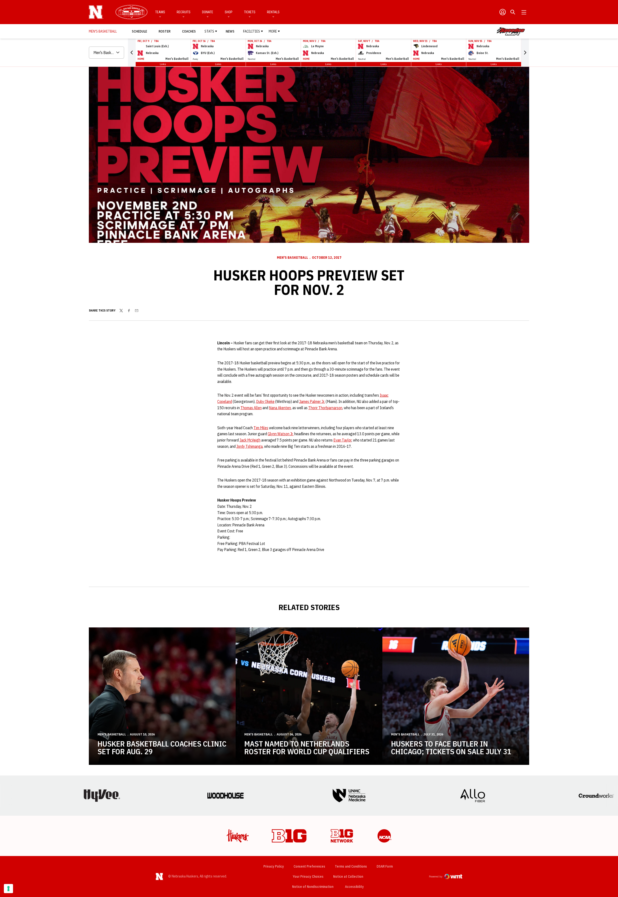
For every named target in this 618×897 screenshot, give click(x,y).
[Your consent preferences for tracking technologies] (8, 888)
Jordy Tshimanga (249, 446)
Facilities (251, 31)
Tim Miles (260, 427)
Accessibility (354, 886)
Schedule (139, 31)
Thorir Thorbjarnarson (325, 407)
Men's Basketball (292, 257)
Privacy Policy (273, 866)
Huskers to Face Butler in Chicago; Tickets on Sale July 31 (451, 747)
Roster (164, 31)
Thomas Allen (251, 407)
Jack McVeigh (249, 440)
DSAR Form (385, 866)
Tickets (249, 12)
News (230, 31)
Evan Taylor (342, 440)
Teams (160, 12)
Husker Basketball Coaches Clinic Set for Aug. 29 (162, 747)
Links (163, 64)
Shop (228, 12)
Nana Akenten (280, 407)
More (273, 31)
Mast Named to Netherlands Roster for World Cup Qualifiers (306, 747)
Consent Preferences (309, 866)
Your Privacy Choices (308, 876)
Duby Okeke (265, 401)
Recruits (183, 12)
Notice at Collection (348, 876)
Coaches (189, 31)
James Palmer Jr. (312, 401)
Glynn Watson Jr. (281, 433)
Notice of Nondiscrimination (312, 886)
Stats (209, 31)
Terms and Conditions (351, 866)
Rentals (273, 12)
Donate (207, 12)
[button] (132, 53)
